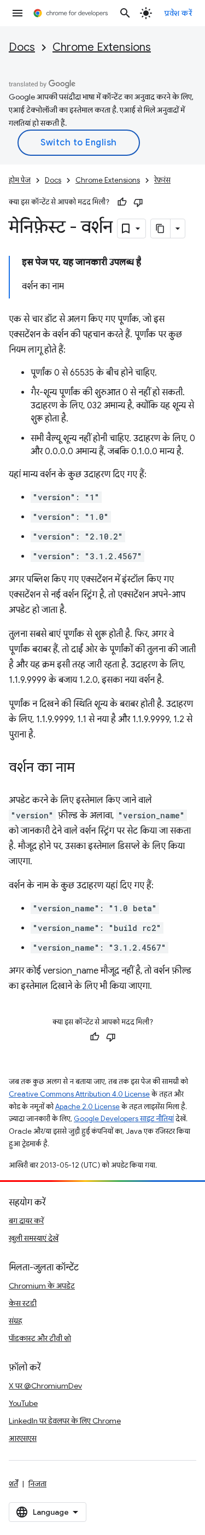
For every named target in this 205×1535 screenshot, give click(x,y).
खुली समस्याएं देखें (33, 1238)
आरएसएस (23, 1438)
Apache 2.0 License (87, 1106)
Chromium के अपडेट (42, 1286)
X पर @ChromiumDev (45, 1386)
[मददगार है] (122, 202)
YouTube (23, 1403)
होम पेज (20, 180)
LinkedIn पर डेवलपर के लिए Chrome (65, 1421)
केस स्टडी (23, 1303)
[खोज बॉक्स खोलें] (125, 13)
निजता (37, 1483)
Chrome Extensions (101, 47)
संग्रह (15, 1321)
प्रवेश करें (178, 13)
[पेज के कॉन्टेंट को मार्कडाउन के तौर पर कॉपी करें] (161, 228)
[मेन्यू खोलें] (17, 13)
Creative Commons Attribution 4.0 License (79, 1094)
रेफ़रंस (162, 180)
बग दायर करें (26, 1221)
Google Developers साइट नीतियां (124, 1118)
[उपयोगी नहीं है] (138, 202)
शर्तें (13, 1483)
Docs (22, 47)
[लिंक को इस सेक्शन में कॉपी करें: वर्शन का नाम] (86, 768)
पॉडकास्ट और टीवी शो (40, 1338)
